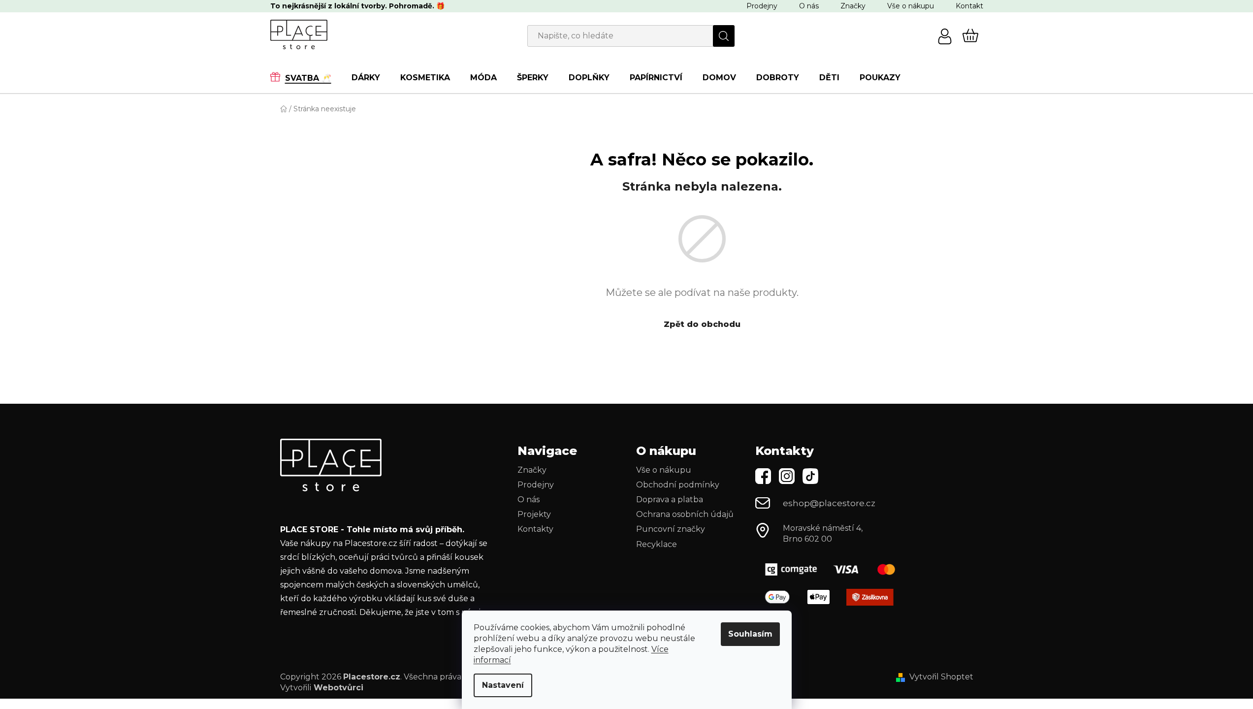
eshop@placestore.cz (829, 503)
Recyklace (656, 544)
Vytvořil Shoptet (941, 676)
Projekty (534, 514)
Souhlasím (750, 634)
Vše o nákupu (910, 5)
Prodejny (761, 5)
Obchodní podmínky (677, 484)
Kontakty (535, 529)
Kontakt (969, 5)
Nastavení (503, 685)
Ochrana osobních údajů (685, 514)
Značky (853, 5)
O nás (809, 5)
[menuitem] (305, 77)
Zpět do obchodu (702, 324)
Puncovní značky (670, 529)
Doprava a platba (669, 499)
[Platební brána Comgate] (834, 569)
